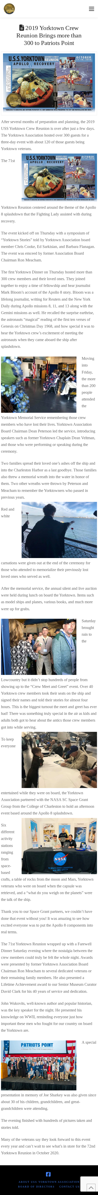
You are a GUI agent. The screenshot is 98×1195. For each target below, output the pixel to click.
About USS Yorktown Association (49, 1182)
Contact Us (69, 1186)
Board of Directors (36, 1186)
